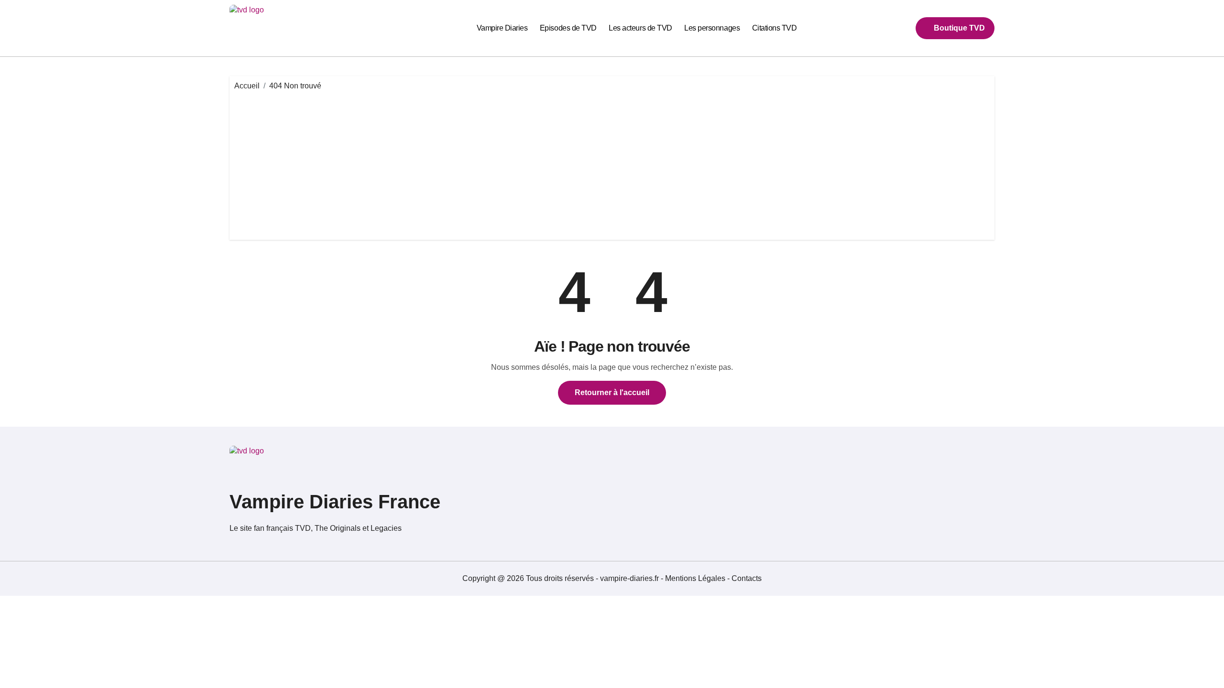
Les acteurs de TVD (640, 28)
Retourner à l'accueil (612, 392)
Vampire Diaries (502, 28)
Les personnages (712, 28)
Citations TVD (774, 28)
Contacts (747, 578)
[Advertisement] (612, 163)
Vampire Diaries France (335, 501)
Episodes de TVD (568, 28)
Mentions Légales (696, 578)
